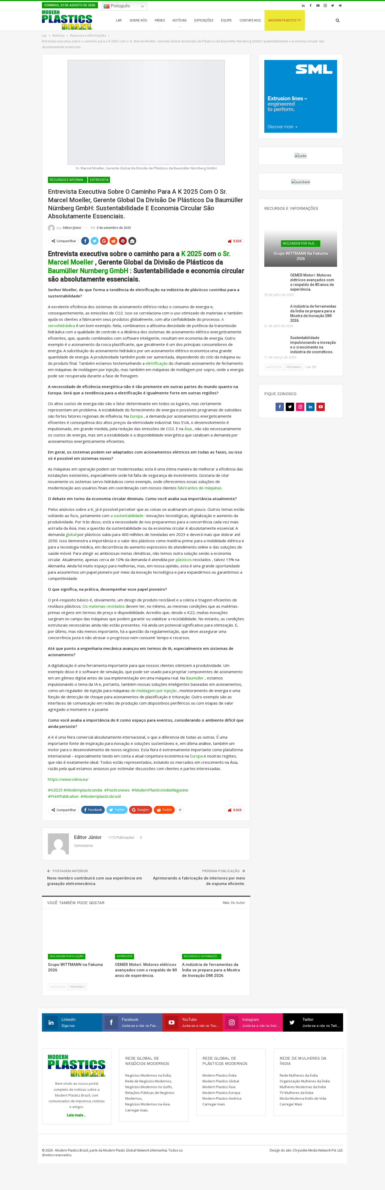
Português (120, 6)
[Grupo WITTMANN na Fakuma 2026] (79, 938)
